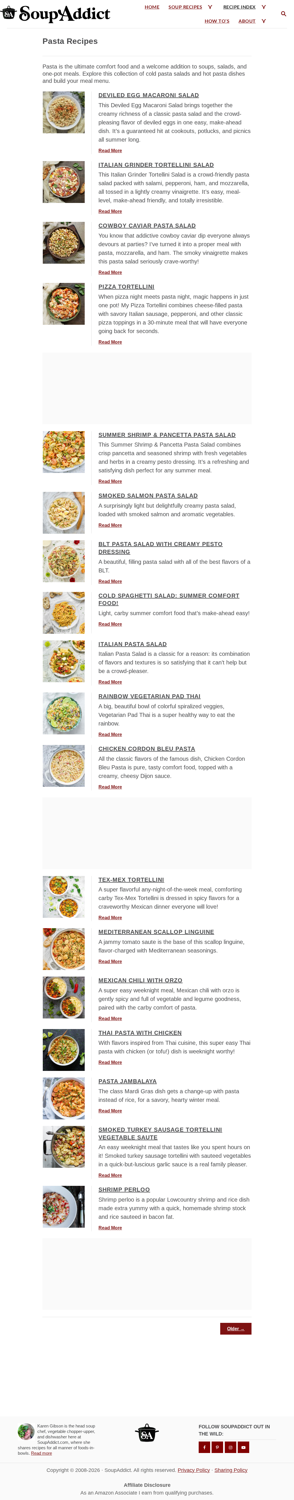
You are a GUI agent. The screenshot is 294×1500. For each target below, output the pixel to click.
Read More (110, 150)
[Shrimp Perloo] (64, 1207)
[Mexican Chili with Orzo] (64, 997)
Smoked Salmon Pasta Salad (148, 495)
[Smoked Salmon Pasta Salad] (64, 513)
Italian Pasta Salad (132, 644)
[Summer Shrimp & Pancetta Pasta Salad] (64, 452)
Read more (41, 1453)
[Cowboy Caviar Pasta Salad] (64, 243)
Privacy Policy (194, 1470)
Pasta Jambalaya (127, 1081)
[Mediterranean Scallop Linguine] (64, 949)
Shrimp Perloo (124, 1189)
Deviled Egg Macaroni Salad (148, 95)
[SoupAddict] (56, 14)
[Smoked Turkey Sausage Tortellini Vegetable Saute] (64, 1147)
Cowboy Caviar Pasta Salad (147, 225)
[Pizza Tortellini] (64, 304)
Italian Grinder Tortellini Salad (156, 165)
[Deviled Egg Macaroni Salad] (64, 112)
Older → (236, 1328)
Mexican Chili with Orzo (140, 980)
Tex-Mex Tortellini (131, 880)
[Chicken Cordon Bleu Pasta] (64, 766)
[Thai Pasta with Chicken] (64, 1050)
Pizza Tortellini (126, 286)
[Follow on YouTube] (243, 1447)
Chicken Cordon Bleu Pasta (146, 749)
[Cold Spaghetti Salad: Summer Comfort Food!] (64, 613)
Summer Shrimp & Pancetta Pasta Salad (167, 435)
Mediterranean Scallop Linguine (156, 932)
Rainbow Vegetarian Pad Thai (149, 696)
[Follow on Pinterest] (217, 1447)
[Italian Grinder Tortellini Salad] (64, 182)
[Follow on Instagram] (230, 1447)
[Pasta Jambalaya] (64, 1098)
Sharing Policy (230, 1470)
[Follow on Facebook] (204, 1447)
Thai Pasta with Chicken (140, 1033)
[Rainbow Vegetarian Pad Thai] (64, 713)
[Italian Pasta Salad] (64, 661)
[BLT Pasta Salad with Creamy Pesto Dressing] (64, 561)
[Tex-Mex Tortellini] (64, 897)
